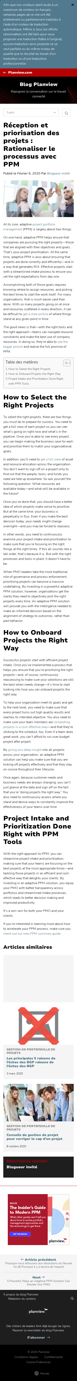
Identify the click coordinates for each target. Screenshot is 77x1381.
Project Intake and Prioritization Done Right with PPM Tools (35, 381)
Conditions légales (26, 1357)
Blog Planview (38, 84)
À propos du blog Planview (20, 1294)
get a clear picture (35, 314)
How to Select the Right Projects (29, 369)
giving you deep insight (24, 750)
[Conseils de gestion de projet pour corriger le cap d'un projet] (38, 1102)
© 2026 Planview (39, 1352)
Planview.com (20, 73)
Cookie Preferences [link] (38, 1362)
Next (38, 1280)
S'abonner (38, 1338)
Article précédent (38, 1263)
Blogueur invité (58, 173)
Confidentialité (53, 1357)
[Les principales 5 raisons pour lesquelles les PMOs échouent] (38, 1026)
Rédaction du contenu (22, 1299)
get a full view (51, 459)
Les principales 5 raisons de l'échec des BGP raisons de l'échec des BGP (31, 1058)
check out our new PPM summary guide (31, 933)
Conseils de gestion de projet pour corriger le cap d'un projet (34, 1133)
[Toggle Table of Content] (64, 363)
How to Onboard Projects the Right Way (34, 374)
